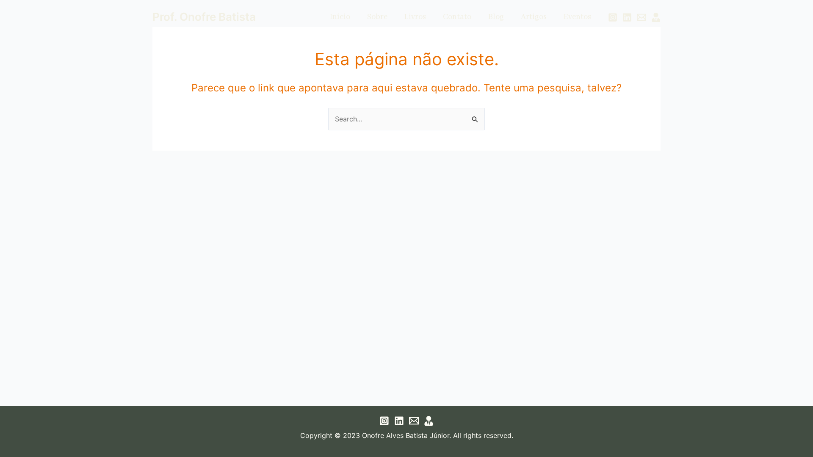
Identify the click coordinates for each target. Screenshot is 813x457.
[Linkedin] (627, 17)
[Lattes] (656, 17)
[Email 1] (641, 17)
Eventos (577, 17)
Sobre (377, 17)
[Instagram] (612, 17)
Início (340, 17)
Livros (415, 17)
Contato (457, 17)
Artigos (534, 17)
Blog (496, 17)
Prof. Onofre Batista (204, 16)
